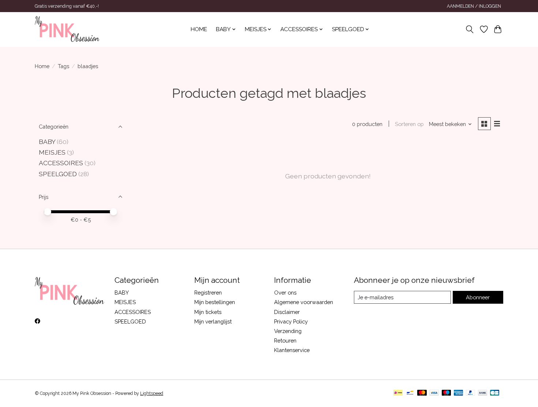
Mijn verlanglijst (213, 321)
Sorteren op (409, 124)
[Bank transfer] (482, 393)
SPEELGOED (58, 174)
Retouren (285, 340)
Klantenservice (292, 350)
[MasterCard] (422, 393)
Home (199, 29)
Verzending (288, 331)
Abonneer (478, 297)
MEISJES (52, 152)
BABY (48, 141)
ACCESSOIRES (61, 163)
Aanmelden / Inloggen (474, 6)
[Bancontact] (410, 393)
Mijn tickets (207, 312)
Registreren (208, 292)
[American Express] (458, 393)
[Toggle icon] (469, 29)
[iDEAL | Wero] (398, 393)
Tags (63, 66)
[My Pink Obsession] (67, 29)
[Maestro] (446, 393)
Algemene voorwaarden (303, 302)
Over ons (285, 292)
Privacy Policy (291, 321)
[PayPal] (470, 393)
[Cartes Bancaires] (494, 393)
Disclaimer (287, 312)
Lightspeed (151, 393)
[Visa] (434, 393)
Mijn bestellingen (214, 302)
